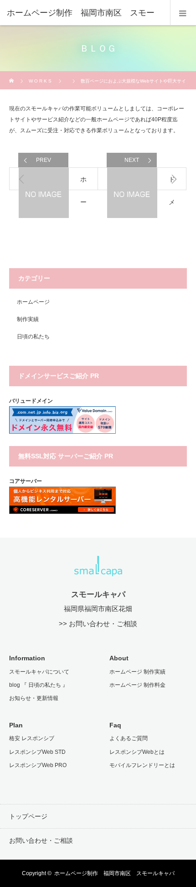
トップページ (28, 816)
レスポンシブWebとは (137, 752)
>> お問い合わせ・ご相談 (98, 624)
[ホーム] (12, 74)
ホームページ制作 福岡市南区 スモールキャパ (114, 873)
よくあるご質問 (128, 738)
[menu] (183, 13)
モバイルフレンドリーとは (142, 765)
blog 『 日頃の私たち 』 (38, 685)
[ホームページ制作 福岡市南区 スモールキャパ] (98, 571)
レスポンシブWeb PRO (38, 765)
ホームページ (33, 302)
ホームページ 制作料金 (137, 685)
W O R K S (40, 80)
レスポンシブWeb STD (37, 752)
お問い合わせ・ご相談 (41, 840)
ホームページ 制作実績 (137, 672)
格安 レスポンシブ (31, 738)
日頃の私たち (33, 336)
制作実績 (28, 319)
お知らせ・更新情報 (33, 698)
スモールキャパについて (39, 672)
